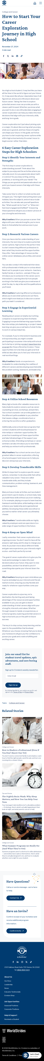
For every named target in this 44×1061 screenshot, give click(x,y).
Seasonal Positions (11, 1006)
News (6, 988)
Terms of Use (17, 692)
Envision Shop (9, 995)
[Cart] (35, 3)
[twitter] (8, 56)
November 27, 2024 (10, 47)
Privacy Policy (29, 692)
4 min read (6, 50)
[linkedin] (12, 56)
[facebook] (3, 56)
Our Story (7, 981)
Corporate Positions (11, 1009)
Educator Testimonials (12, 992)
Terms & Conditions (9, 1055)
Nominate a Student (11, 1019)
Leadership (8, 985)
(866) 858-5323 (23, 970)
